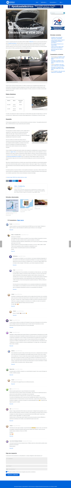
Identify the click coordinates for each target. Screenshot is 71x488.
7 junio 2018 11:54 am (21, 256)
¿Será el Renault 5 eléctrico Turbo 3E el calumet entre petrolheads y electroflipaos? (57, 41)
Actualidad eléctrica (28, 36)
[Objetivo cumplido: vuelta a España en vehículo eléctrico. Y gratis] (26, 203)
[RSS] (42, 484)
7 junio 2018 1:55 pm (16, 332)
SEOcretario (53, 60)
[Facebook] (29, 484)
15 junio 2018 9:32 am (18, 294)
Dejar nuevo (20, 220)
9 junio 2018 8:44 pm (15, 408)
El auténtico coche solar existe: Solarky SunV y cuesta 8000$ (58, 58)
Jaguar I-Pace (13, 151)
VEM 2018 (31, 41)
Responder (11, 229)
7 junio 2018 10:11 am (24, 234)
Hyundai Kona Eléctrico (12, 43)
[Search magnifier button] (64, 13)
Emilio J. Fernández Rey (19, 36)
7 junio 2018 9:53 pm (18, 350)
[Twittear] (13, 181)
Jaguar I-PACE (12, 177)
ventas (25, 177)
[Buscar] (65, 2)
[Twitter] (31, 484)
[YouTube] (37, 484)
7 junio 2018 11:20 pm (18, 369)
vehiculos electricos (20, 177)
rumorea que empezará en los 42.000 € (14, 156)
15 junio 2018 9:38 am (16, 425)
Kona (16, 177)
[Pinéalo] (20, 181)
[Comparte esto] (10, 181)
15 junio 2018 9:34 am (20, 311)
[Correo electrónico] (26, 484)
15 (36, 36)
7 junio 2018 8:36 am (16, 224)
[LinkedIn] (34, 484)
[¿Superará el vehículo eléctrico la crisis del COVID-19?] (12, 205)
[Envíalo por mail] (7, 181)
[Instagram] (39, 484)
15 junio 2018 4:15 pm (18, 379)
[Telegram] (44, 484)
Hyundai (8, 177)
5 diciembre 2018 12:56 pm (27, 441)
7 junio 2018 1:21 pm (16, 320)
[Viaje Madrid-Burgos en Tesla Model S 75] (41, 202)
